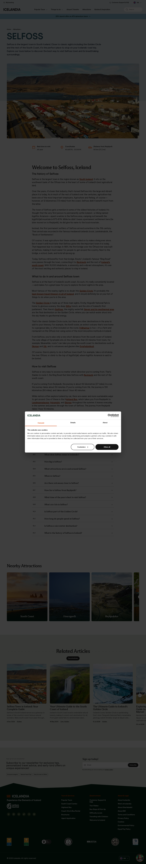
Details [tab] (73, 422)
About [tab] (105, 422)
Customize (81, 447)
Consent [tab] (41, 423)
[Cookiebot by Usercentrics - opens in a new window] (109, 415)
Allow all (107, 447)
